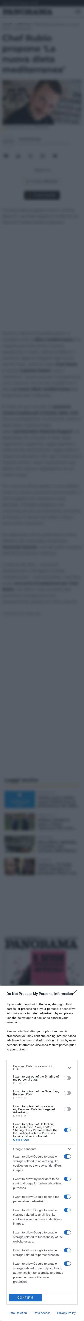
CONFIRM (25, 1297)
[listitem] (42, 1068)
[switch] (67, 1078)
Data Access (42, 1313)
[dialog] (42, 1153)
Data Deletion (17, 1313)
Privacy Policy (66, 1313)
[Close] (76, 994)
